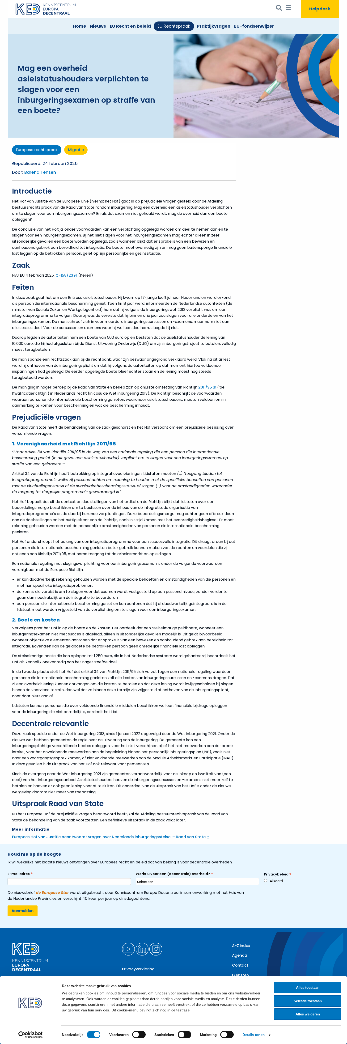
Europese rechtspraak (37, 149)
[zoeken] (279, 9)
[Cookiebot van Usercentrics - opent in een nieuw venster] (30, 1034)
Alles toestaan (307, 987)
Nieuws (98, 26)
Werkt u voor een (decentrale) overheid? (174, 873)
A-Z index (241, 945)
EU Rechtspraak (173, 26)
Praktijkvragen (213, 26)
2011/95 (205, 387)
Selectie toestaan (308, 1001)
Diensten (240, 975)
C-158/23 (64, 275)
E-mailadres (20, 873)
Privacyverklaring (138, 969)
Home (79, 26)
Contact (240, 965)
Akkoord (276, 881)
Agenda (239, 955)
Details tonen (253, 1035)
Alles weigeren (308, 1014)
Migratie (76, 149)
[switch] (139, 1034)
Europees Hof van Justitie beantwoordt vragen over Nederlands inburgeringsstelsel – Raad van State (109, 837)
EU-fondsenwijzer (254, 26)
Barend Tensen (40, 172)
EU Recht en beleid (130, 26)
